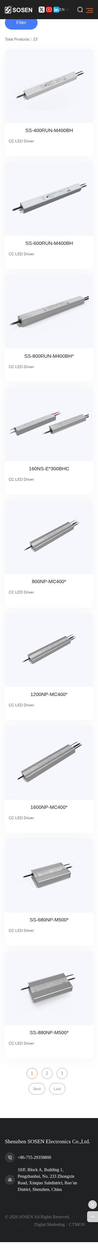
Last (57, 1089)
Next (37, 1089)
